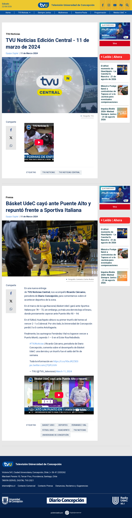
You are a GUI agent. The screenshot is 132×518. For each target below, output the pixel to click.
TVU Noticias (23, 13)
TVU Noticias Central (69, 172)
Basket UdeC (48, 425)
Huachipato (63, 430)
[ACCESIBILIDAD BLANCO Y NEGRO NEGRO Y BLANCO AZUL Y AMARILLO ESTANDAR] (121, 5)
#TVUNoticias (37, 343)
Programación (100, 13)
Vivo (115, 43)
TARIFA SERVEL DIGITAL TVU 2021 (18, 480)
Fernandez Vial (79, 425)
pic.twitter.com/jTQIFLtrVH (43, 365)
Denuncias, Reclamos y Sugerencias (71, 486)
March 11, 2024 (64, 371)
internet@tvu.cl (8, 486)
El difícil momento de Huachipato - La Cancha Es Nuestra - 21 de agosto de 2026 (108, 72)
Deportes (63, 425)
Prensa (9, 197)
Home (8, 13)
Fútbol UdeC (48, 430)
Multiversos (63, 13)
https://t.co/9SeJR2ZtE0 (65, 361)
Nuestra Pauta (81, 13)
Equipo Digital (12, 53)
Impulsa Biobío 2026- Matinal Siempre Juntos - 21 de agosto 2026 (108, 114)
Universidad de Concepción (55, 435)
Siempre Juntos (44, 13)
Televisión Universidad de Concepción (38, 464)
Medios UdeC (119, 13)
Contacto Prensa (45, 486)
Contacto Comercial (26, 486)
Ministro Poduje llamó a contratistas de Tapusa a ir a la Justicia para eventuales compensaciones (109, 94)
